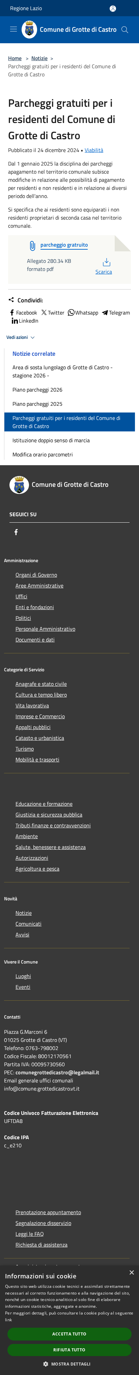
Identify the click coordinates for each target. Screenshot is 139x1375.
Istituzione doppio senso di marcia (51, 440)
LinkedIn (28, 321)
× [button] (131, 1272)
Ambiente (27, 836)
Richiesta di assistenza (41, 1245)
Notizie (39, 58)
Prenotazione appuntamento (48, 1212)
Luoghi (23, 976)
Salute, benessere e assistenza (51, 847)
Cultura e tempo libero (41, 695)
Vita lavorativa (32, 705)
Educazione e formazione (44, 804)
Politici (23, 618)
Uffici (21, 596)
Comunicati (28, 924)
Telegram (119, 312)
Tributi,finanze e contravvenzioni (53, 825)
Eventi (23, 987)
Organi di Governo (36, 575)
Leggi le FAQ (30, 1234)
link (8, 1320)
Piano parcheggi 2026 (37, 389)
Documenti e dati (35, 639)
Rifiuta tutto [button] (69, 1350)
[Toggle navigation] (13, 29)
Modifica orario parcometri (42, 454)
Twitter (56, 312)
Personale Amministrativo (45, 629)
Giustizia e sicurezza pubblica (49, 814)
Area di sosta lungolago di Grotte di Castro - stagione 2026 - (62, 371)
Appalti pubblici (33, 727)
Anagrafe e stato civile (41, 684)
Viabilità (94, 150)
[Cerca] (125, 30)
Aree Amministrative (39, 585)
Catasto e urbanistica (40, 738)
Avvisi (22, 934)
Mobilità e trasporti (37, 759)
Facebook (26, 312)
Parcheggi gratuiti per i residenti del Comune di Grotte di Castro (66, 422)
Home (15, 58)
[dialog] (69, 1320)
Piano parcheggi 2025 (37, 404)
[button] (69, 1363)
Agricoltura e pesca (37, 869)
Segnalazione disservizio (43, 1223)
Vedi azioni (17, 337)
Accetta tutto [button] (69, 1334)
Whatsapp (86, 312)
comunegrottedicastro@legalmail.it (57, 1072)
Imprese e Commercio (40, 716)
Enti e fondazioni (35, 607)
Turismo (25, 749)
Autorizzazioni (32, 858)
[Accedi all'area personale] (112, 9)
